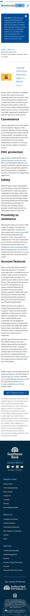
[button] (20, 5)
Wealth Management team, (15, 379)
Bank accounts (6, 158)
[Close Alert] (25, 16)
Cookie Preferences (18, 612)
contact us (23, 356)
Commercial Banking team (10, 384)
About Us (11, 49)
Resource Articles (8, 52)
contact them (19, 232)
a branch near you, (7, 376)
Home (3, 49)
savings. (3, 147)
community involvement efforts (17, 247)
